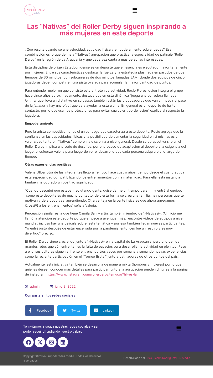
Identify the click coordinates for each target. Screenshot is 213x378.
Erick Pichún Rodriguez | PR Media (168, 358)
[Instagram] (51, 342)
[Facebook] (28, 342)
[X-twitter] (40, 342)
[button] (135, 10)
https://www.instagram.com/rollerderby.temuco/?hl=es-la (92, 274)
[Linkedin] (63, 342)
